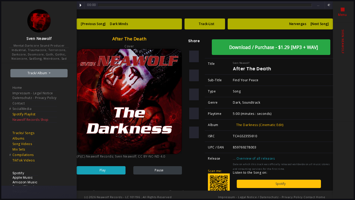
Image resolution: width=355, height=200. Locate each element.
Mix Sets (18, 149)
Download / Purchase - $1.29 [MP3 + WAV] (273, 47)
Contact (18, 103)
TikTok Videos (23, 160)
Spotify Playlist (24, 114)
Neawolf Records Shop (30, 119)
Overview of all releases (256, 158)
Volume (328, 5)
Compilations (23, 155)
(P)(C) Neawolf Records (95, 156)
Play (80, 5)
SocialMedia (22, 109)
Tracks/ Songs (23, 133)
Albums (18, 138)
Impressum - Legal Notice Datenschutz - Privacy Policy (34, 95)
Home (17, 87)
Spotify (280, 184)
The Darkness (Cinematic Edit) (259, 125)
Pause (158, 170)
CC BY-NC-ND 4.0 (151, 156)
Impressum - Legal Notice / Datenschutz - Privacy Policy (260, 197)
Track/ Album (38, 73)
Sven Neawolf (39, 38)
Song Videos (22, 144)
